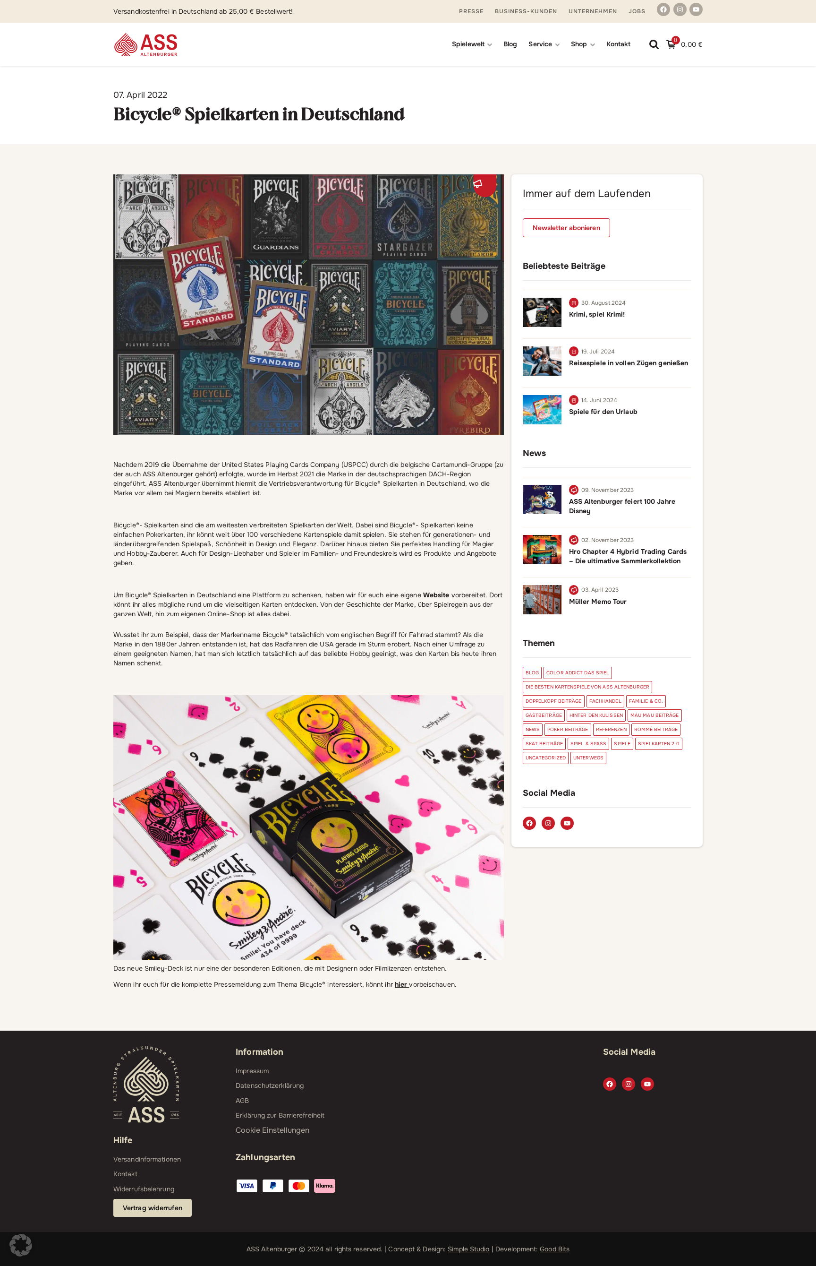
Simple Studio (468, 1249)
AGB (242, 1100)
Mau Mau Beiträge (654, 715)
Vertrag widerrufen (152, 1208)
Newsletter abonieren (566, 228)
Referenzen (611, 729)
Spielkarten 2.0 (659, 744)
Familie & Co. (646, 701)
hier (402, 984)
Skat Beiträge (544, 744)
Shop (579, 44)
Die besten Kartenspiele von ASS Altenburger (587, 687)
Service (540, 44)
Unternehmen (593, 11)
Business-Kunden (526, 11)
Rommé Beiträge (656, 729)
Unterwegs (588, 758)
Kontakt (618, 44)
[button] (21, 1245)
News (533, 729)
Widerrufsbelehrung (143, 1189)
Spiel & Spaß (588, 744)
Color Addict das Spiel (577, 673)
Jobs (637, 11)
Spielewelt (468, 44)
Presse (471, 11)
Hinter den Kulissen (596, 715)
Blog (510, 44)
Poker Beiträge (567, 729)
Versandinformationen (147, 1159)
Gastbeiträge (544, 715)
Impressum (252, 1071)
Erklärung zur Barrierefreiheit (280, 1115)
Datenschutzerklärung (270, 1085)
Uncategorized (546, 758)
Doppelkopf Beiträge (554, 701)
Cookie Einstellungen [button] (272, 1130)
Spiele (622, 744)
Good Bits (555, 1249)
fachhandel (605, 701)
